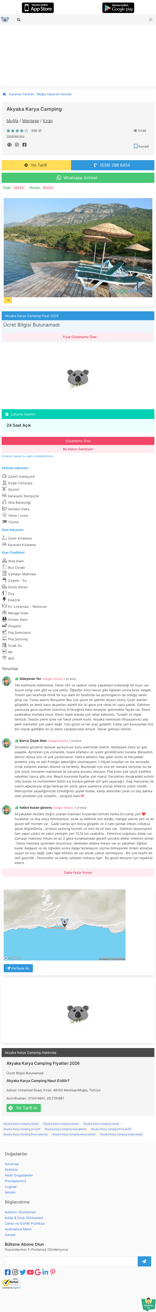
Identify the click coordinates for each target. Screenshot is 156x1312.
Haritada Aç (20, 968)
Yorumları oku (15, 136)
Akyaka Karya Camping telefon (61, 1123)
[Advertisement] (78, 55)
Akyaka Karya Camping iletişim (21, 1123)
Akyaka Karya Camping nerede (101, 1123)
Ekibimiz (11, 1170)
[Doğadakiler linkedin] (45, 1272)
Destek (10, 1235)
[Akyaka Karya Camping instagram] (17, 144)
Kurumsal (12, 1164)
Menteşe (30, 120)
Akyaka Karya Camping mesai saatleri (73, 1134)
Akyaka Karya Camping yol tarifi (21, 1129)
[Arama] (19, 19)
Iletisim (10, 1192)
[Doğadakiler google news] (38, 1272)
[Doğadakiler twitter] (23, 1272)
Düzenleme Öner (78, 441)
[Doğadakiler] (5, 94)
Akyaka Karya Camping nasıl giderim (65, 1129)
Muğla (12, 120)
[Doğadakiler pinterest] (53, 1272)
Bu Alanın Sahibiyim (78, 449)
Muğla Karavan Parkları (54, 94)
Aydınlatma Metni (18, 1229)
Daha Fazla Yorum (78, 872)
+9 (7, 300)
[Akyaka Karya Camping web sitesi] (9, 144)
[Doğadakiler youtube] (30, 1272)
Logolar (11, 1187)
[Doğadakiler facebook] (8, 1272)
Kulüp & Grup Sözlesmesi (24, 1218)
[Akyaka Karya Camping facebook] (25, 144)
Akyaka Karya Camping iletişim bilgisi (121, 1134)
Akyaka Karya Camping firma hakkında (25, 1134)
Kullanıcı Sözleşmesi (20, 1212)
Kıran (48, 120)
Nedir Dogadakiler (19, 1175)
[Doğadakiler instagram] (15, 1272)
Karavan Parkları (21, 94)
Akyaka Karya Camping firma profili (111, 1129)
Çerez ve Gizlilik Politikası (25, 1223)
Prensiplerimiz (15, 1181)
